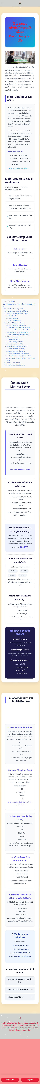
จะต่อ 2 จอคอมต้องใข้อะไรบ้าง (20, 989)
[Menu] (2, 3)
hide (12, 301)
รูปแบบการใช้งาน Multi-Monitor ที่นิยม (20, 981)
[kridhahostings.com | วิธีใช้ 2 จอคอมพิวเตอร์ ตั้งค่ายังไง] (20, 3)
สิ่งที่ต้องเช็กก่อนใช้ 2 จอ (20, 997)
